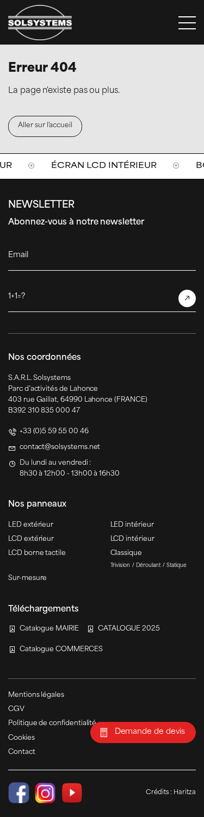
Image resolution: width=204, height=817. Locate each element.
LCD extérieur (31, 539)
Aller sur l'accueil (45, 125)
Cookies (21, 738)
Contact (21, 752)
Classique (126, 553)
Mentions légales (36, 695)
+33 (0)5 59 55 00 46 (54, 431)
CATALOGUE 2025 (129, 629)
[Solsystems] (40, 22)
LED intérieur (132, 525)
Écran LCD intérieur (78, 166)
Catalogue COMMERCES (61, 649)
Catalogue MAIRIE (49, 629)
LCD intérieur (132, 539)
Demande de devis (150, 731)
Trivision (120, 565)
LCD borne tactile (37, 553)
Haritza (185, 792)
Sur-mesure (27, 578)
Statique (176, 565)
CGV (16, 709)
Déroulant (148, 565)
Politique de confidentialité (52, 723)
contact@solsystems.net (60, 447)
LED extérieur (30, 525)
